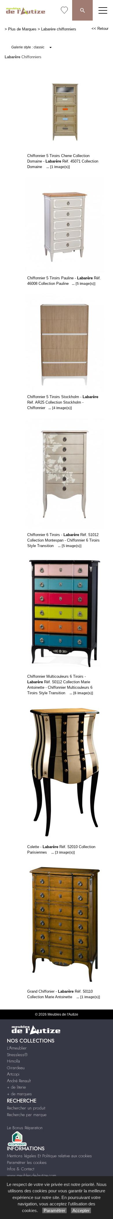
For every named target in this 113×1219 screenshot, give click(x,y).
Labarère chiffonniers (58, 29)
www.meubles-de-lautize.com (31, 1175)
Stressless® (17, 1055)
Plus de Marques (22, 29)
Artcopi (13, 1074)
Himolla (13, 1061)
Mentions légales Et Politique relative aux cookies (49, 1156)
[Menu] (103, 10)
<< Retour (100, 28)
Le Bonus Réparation (25, 1128)
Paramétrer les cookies (27, 1162)
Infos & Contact (20, 1169)
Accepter (81, 1210)
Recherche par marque (26, 1115)
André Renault (19, 1081)
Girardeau (16, 1068)
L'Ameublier (17, 1048)
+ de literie (16, 1087)
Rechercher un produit (26, 1108)
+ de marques (19, 1094)
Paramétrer (54, 1210)
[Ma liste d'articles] (64, 10)
